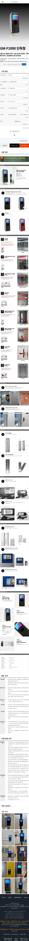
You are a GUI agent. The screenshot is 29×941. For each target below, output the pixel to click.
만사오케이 (14, 2)
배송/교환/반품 (14, 64)
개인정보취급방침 (17, 897)
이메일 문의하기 (7, 934)
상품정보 (9, 64)
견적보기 (5, 145)
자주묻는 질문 (22, 934)
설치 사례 (24, 64)
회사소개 (3, 897)
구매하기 (5, 64)
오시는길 (25, 897)
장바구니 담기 (14, 145)
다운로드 (20, 64)
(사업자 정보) (16, 906)
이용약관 (9, 897)
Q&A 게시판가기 (15, 934)
